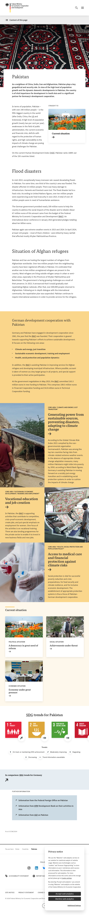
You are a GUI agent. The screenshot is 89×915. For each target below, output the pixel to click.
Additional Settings (74, 906)
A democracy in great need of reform (23, 648)
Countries (25, 849)
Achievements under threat (64, 647)
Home (17, 849)
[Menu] (82, 7)
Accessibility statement (19, 876)
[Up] (44, 906)
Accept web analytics (65, 894)
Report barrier (42, 876)
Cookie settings (67, 878)
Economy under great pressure (20, 692)
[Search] (76, 7)
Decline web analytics (64, 899)
